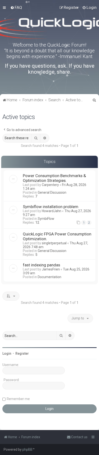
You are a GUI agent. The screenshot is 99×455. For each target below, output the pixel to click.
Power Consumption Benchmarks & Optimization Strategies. (54, 178)
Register (22, 353)
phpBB (27, 449)
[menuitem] (16, 7)
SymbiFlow (46, 219)
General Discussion (52, 192)
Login (6, 353)
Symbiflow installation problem (50, 206)
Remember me (18, 399)
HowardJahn (51, 211)
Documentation (49, 277)
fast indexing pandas (41, 265)
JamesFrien (51, 269)
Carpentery (50, 185)
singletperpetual (54, 243)
